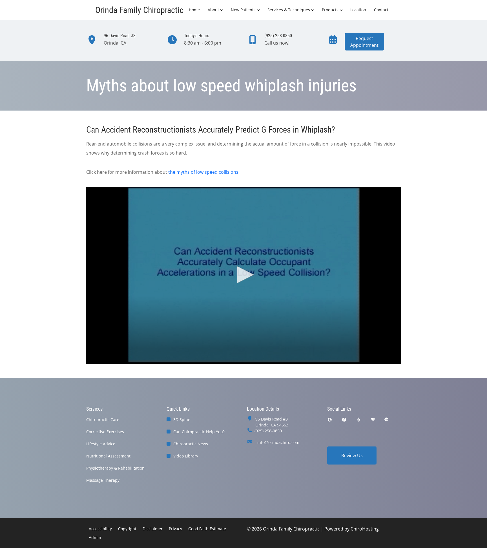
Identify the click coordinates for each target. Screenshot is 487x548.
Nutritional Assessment (108, 456)
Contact (381, 9)
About (213, 9)
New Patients (243, 9)
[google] (329, 419)
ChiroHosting (365, 529)
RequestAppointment (364, 41)
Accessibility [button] (100, 528)
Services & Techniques (288, 9)
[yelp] (358, 419)
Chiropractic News (190, 443)
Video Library (185, 456)
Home (194, 9)
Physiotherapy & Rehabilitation (115, 468)
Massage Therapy (102, 480)
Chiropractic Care (102, 419)
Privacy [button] (175, 528)
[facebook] (344, 419)
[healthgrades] (373, 419)
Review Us (352, 455)
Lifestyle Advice (100, 443)
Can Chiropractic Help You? (199, 431)
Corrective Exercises (105, 431)
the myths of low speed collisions (203, 172)
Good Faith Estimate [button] (207, 528)
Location (358, 9)
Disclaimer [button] (153, 528)
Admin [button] (95, 537)
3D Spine (181, 419)
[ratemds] (386, 419)
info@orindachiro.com (278, 442)
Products (330, 9)
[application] (243, 275)
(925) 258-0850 (268, 430)
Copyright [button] (127, 528)
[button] (243, 274)
